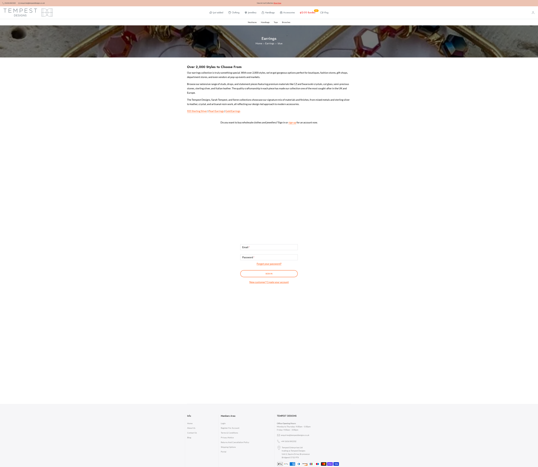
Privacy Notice (227, 437)
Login (223, 423)
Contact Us (192, 433)
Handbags (270, 12)
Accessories (289, 12)
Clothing (235, 12)
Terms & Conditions (229, 433)
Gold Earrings (232, 111)
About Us (191, 428)
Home (259, 43)
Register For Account (230, 428)
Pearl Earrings (216, 111)
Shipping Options (228, 447)
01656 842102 (10, 3)
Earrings (269, 43)
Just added (218, 12)
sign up (292, 122)
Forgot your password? (269, 263)
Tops (276, 22)
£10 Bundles (310, 12)
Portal (223, 451)
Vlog (326, 12)
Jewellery (252, 12)
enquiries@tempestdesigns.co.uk (33, 3)
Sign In (269, 273)
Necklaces (252, 22)
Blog (189, 437)
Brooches (286, 22)
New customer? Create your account (269, 282)
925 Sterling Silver (197, 111)
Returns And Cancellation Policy (235, 442)
